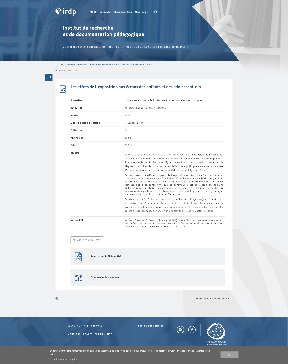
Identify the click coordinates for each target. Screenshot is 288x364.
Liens (71, 326)
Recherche (105, 12)
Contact (82, 326)
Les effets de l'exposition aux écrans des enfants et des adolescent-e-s (120, 65)
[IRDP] (66, 11)
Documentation (123, 12)
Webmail (96, 326)
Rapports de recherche (75, 65)
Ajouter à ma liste (89, 240)
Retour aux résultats (68, 71)
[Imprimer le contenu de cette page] (57, 298)
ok (229, 355)
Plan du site (103, 334)
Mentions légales (80, 334)
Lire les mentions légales (64, 359)
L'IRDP (92, 12)
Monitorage (141, 12)
